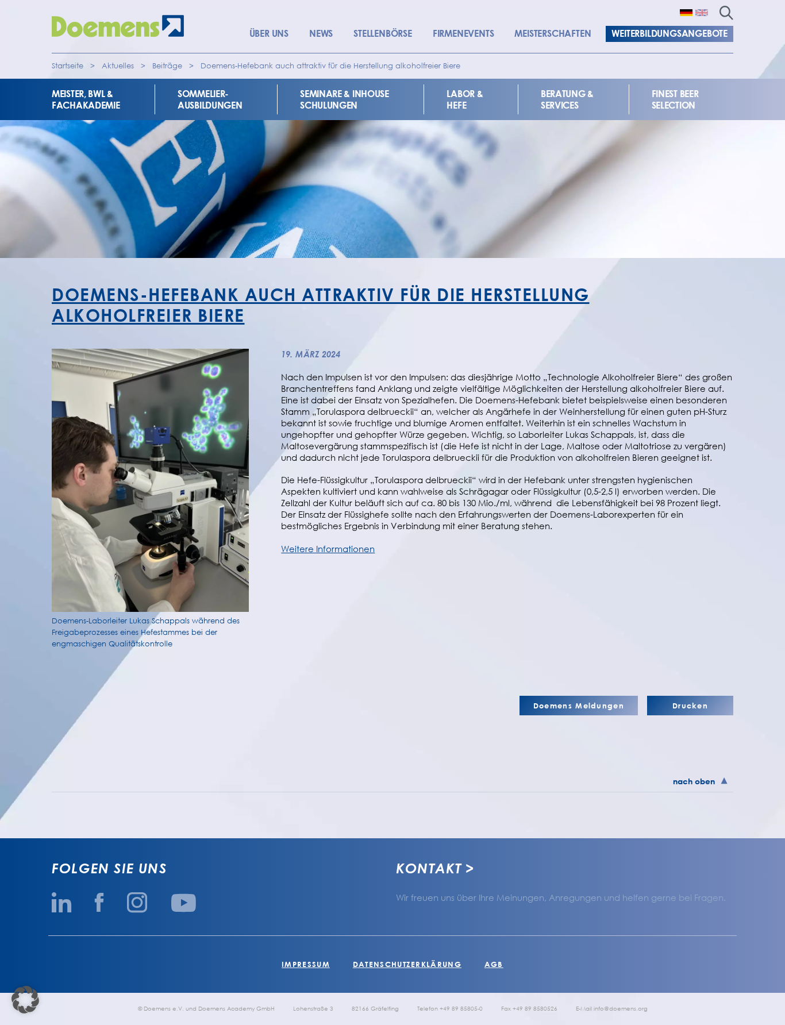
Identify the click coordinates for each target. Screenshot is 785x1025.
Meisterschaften (552, 33)
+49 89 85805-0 (461, 1008)
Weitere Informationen (328, 549)
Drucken (690, 705)
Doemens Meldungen (578, 705)
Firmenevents (463, 33)
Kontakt (428, 868)
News (321, 33)
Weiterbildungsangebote (669, 33)
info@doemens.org (621, 1008)
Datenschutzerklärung (407, 964)
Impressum (306, 964)
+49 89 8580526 (535, 1008)
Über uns (268, 33)
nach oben (694, 781)
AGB (493, 964)
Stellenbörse (382, 33)
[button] (25, 999)
